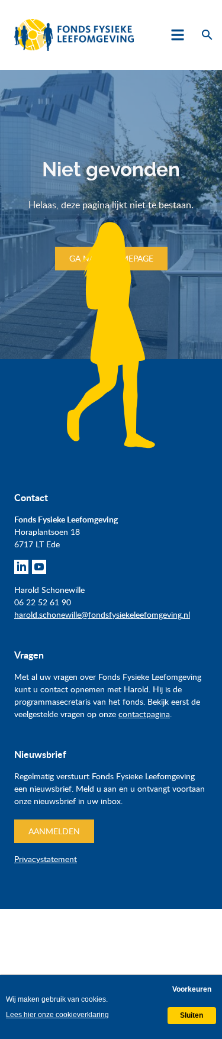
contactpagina (144, 713)
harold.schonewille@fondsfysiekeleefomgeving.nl (102, 614)
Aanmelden (54, 831)
